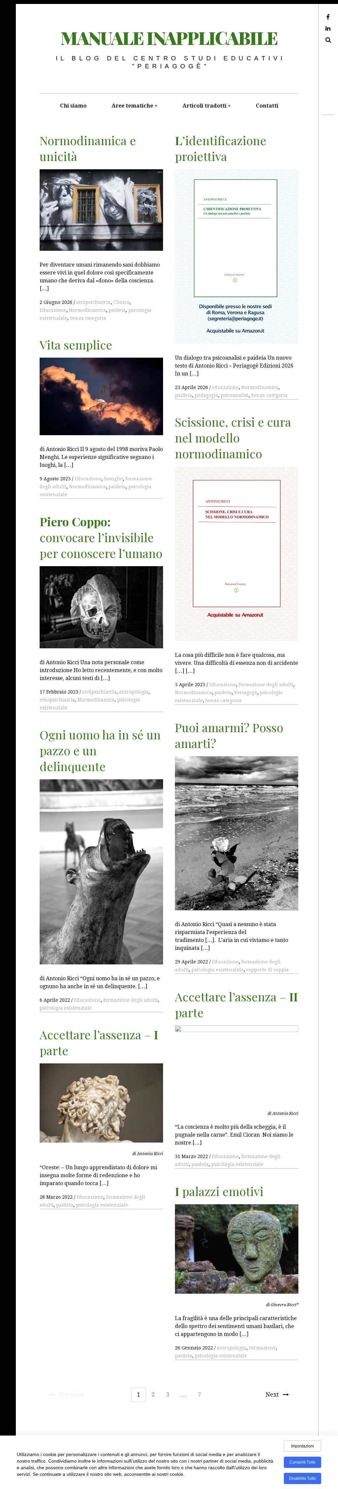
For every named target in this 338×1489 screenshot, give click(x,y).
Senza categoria (88, 318)
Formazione (262, 1347)
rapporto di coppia (267, 969)
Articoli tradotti (204, 106)
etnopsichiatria (57, 699)
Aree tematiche (132, 106)
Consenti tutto (302, 1462)
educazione (225, 387)
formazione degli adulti (266, 684)
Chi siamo (73, 106)
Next (272, 1394)
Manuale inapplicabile (169, 37)
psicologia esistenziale (217, 969)
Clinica (121, 302)
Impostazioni (302, 1446)
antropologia (134, 692)
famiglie (113, 478)
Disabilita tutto (302, 1478)
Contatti (267, 106)
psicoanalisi (235, 395)
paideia (117, 310)
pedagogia (206, 395)
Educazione (53, 310)
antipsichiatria (93, 302)
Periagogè (245, 692)
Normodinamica (87, 310)
